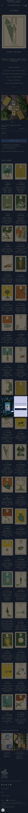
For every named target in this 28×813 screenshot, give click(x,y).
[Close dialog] (26, 397)
